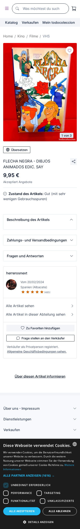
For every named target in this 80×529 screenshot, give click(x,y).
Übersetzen (19, 150)
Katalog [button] (11, 22)
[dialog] (40, 484)
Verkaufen (30, 22)
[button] (40, 219)
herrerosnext (16, 273)
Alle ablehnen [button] (60, 511)
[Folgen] (69, 50)
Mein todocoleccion (58, 22)
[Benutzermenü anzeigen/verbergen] (6, 8)
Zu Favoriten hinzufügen (43, 328)
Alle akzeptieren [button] (22, 511)
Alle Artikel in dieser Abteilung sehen (35, 314)
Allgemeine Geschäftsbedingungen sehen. (37, 351)
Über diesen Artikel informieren (40, 376)
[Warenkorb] (74, 8)
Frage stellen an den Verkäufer (43, 338)
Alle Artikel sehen (20, 306)
